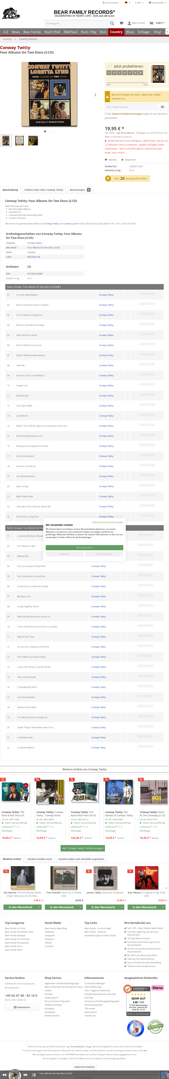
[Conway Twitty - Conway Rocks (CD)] (50, 792)
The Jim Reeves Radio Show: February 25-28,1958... (22, 894)
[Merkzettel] (121, 23)
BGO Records (33, 256)
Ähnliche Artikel (12, 859)
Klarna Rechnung (92, 986)
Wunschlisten (111, 2)
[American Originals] (105, 877)
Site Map (88, 997)
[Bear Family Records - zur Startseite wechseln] (11, 13)
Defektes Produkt (53, 1004)
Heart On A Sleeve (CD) (63, 894)
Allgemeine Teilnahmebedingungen (62, 983)
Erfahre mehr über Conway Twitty (44, 189)
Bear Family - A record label (97, 928)
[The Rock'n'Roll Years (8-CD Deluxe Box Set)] (84, 792)
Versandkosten (77, 1046)
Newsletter (50, 1012)
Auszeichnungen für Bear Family (100, 935)
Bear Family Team (13, 949)
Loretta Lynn (70, 223)
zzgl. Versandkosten (125, 132)
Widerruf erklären (84, 1066)
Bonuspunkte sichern (136, 178)
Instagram (50, 935)
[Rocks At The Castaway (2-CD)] (153, 792)
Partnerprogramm (93, 1004)
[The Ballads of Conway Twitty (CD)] (119, 792)
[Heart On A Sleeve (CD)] (64, 877)
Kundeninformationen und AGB (100, 994)
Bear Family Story (13, 946)
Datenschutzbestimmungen (127, 113)
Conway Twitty (15, 47)
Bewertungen (79, 189)
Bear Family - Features (95, 931)
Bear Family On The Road (17, 939)
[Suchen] (112, 23)
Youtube (49, 946)
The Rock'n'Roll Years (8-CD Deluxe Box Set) (83, 813)
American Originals (105, 892)
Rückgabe (49, 1008)
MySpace (49, 939)
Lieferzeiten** (51, 997)
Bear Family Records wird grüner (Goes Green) (64, 988)
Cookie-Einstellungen (94, 983)
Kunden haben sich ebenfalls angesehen (81, 859)
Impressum (90, 1015)
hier (145, 1050)
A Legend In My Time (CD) (146, 894)
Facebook (49, 931)
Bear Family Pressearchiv (17, 942)
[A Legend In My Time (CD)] (147, 877)
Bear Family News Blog (56, 928)
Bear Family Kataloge (15, 935)
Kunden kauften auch (40, 859)
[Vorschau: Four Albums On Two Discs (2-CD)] (6, 140)
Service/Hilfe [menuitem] (157, 2)
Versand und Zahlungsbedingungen (101, 1001)
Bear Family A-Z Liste (15, 928)
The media (89, 1008)
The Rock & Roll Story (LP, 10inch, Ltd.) (13, 813)
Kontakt (49, 994)
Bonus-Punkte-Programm (57, 1001)
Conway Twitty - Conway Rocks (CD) (49, 813)
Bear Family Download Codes (19, 931)
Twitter (48, 942)
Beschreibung (10, 189)
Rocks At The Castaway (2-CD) (152, 813)
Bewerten (130, 159)
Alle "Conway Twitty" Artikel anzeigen (82, 848)
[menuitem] (80, 23)
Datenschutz (90, 1012)
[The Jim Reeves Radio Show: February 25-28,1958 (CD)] (22, 877)
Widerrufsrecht (52, 1015)
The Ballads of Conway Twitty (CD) (119, 813)
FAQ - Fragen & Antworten (97, 990)
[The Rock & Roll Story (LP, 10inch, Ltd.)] (15, 792)
